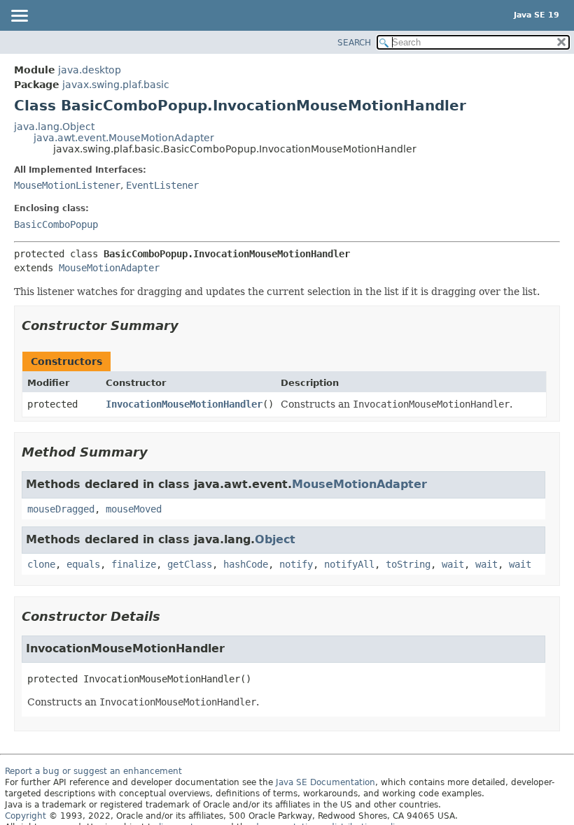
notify (296, 564)
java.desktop (89, 70)
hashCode (245, 564)
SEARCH (354, 43)
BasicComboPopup (56, 224)
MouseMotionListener (67, 185)
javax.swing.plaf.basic (115, 84)
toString (408, 564)
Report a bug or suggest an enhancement (93, 771)
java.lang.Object (54, 126)
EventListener (162, 185)
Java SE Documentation (325, 782)
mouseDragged (60, 509)
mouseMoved (134, 509)
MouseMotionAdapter (109, 267)
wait (453, 564)
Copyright (25, 816)
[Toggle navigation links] (19, 17)
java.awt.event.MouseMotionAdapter (124, 137)
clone (41, 564)
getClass (189, 564)
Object (275, 539)
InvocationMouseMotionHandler (184, 404)
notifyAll (349, 564)
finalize (133, 564)
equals (83, 564)
